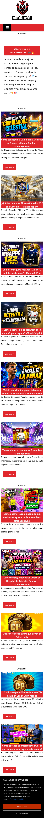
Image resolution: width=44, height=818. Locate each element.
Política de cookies (17, 799)
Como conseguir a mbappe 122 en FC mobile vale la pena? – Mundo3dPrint (22, 271)
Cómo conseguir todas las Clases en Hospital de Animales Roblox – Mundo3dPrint (22, 581)
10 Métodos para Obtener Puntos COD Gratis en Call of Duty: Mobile (22, 694)
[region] (22, 797)
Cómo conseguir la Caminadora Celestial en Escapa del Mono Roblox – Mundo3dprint (22, 143)
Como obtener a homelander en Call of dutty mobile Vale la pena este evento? (22, 747)
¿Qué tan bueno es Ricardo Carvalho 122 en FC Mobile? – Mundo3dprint (22, 205)
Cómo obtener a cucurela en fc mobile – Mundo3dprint (22, 451)
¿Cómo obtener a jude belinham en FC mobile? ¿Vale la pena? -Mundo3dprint (22, 331)
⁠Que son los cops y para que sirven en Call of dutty (22, 635)
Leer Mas (8, 167)
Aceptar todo (22, 807)
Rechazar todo (22, 813)
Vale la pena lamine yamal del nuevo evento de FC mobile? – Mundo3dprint (22, 391)
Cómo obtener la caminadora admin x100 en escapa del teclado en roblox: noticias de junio (22, 517)
